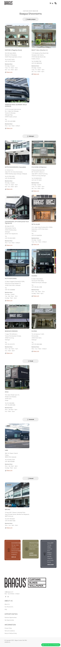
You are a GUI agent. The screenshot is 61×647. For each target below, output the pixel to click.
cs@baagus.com (9, 592)
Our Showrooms (9, 606)
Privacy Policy (8, 628)
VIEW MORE (50, 564)
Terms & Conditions (10, 631)
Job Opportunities (9, 620)
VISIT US (13, 556)
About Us (7, 604)
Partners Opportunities (11, 617)
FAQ (6, 609)
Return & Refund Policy (11, 633)
